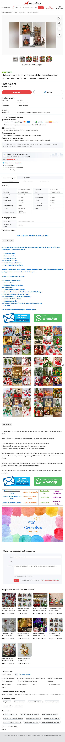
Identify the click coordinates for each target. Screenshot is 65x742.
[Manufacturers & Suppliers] (32, 3)
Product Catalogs (25, 674)
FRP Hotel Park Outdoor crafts (24, 681)
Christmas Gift (19, 706)
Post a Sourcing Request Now (50, 580)
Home (3, 12)
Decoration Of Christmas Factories (29, 714)
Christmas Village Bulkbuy (10, 726)
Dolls (33, 684)
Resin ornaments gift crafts (55, 678)
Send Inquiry (17, 92)
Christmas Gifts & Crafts (32, 12)
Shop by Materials (6, 684)
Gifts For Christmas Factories (50, 714)
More (3, 729)
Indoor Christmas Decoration (51, 718)
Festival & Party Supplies (19, 12)
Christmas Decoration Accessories (12, 722)
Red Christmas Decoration (31, 722)
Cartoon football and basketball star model (24, 678)
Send (16, 580)
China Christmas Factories (10, 714)
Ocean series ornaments (38, 678)
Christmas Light (7, 706)
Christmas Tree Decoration (52, 702)
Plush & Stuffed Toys (53, 684)
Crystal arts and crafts (7, 681)
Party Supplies (7, 702)
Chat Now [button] (49, 92)
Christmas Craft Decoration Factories (13, 718)
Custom (34, 681)
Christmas (50, 681)
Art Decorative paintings (8, 678)
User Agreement (42, 735)
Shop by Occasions (22, 684)
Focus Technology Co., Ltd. (21, 735)
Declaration (50, 735)
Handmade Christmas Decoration (50, 722)
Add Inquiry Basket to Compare (33, 65)
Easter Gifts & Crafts (19, 702)
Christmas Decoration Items (33, 718)
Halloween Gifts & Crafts (34, 702)
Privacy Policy (57, 735)
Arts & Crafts (9, 12)
